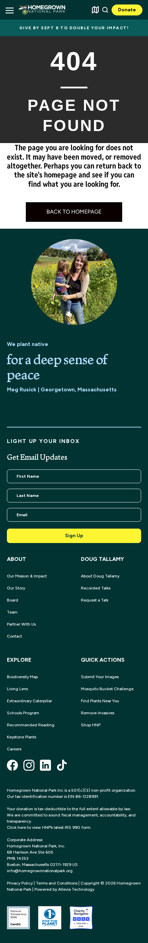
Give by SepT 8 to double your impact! (74, 27)
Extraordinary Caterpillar (29, 700)
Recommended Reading (30, 725)
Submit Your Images (100, 676)
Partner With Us (21, 624)
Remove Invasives (97, 713)
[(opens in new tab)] (18, 917)
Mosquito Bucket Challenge (107, 688)
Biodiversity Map (22, 676)
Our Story (16, 588)
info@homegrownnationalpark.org (40, 870)
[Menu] (9, 9)
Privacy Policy (20, 883)
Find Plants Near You (100, 700)
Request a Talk (94, 600)
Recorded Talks (95, 588)
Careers (14, 749)
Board (12, 600)
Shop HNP (91, 725)
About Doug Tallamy (100, 576)
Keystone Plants (21, 737)
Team (12, 612)
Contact (14, 636)
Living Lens (17, 688)
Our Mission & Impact (27, 576)
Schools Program (23, 713)
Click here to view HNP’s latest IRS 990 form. (49, 827)
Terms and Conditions (56, 883)
